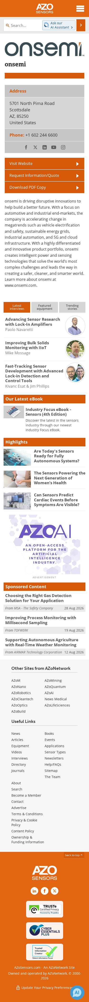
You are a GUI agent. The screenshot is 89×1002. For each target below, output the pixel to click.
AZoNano (18, 686)
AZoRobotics (21, 693)
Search (16, 789)
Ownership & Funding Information (27, 839)
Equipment (20, 746)
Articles (17, 739)
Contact (17, 801)
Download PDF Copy (27, 187)
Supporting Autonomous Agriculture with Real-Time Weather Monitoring (41, 642)
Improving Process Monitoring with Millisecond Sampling (40, 620)
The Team (52, 777)
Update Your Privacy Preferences (46, 987)
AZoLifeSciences (57, 705)
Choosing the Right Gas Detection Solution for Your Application (38, 598)
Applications (54, 746)
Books (49, 733)
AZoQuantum (55, 686)
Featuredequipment (44, 307)
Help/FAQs (53, 764)
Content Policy (22, 831)
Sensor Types (55, 752)
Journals (17, 770)
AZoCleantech (22, 699)
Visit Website (21, 163)
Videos (16, 752)
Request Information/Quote (34, 175)
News (15, 733)
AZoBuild (18, 711)
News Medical (56, 699)
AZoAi (49, 693)
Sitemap (51, 770)
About (16, 783)
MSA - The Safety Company (33, 608)
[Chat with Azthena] (77, 992)
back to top (72, 855)
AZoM (15, 680)
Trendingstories (72, 307)
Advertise (18, 807)
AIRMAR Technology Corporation (38, 652)
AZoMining (53, 680)
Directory (18, 764)
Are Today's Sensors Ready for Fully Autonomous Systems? (56, 456)
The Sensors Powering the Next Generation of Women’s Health (59, 477)
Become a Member (26, 795)
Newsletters (54, 758)
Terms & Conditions (27, 814)
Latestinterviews (17, 307)
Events (50, 739)
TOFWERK (21, 630)
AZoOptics (19, 705)
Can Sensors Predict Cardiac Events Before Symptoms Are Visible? (56, 499)
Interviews (19, 758)
